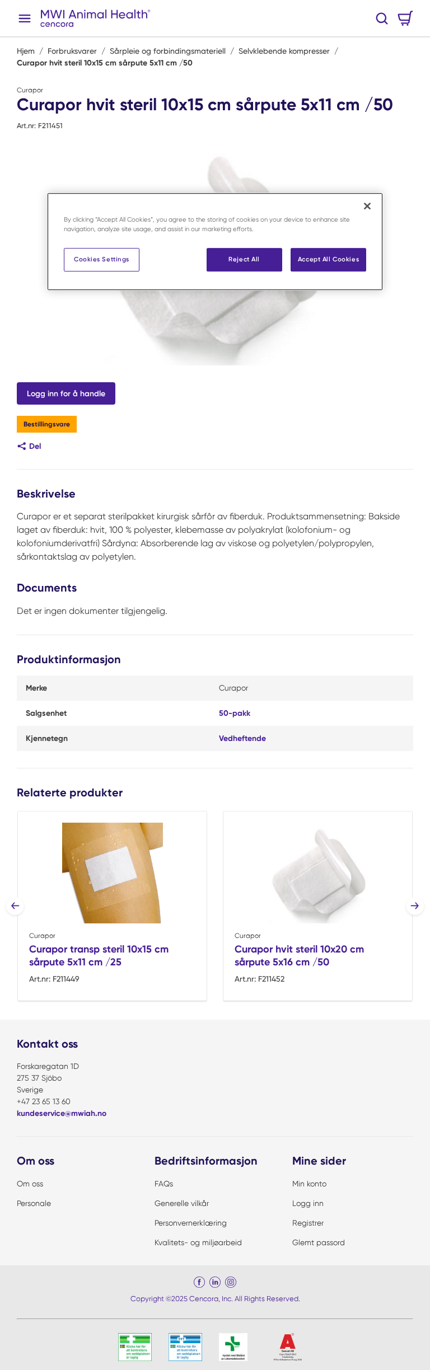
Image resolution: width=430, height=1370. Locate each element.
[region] (215, 241)
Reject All (244, 260)
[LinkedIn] (215, 1282)
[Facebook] (199, 1282)
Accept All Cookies (328, 260)
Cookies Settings (101, 260)
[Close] (367, 206)
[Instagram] (230, 1282)
